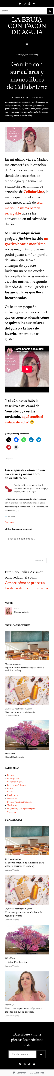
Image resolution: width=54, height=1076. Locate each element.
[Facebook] (20, 3)
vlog (30, 116)
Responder (9, 522)
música (39, 109)
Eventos (10, 775)
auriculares (15, 106)
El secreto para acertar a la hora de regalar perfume (20, 714)
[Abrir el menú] (27, 44)
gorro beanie (38, 106)
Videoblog (33, 55)
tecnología (43, 112)
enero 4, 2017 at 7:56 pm (25, 492)
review (12, 112)
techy (35, 112)
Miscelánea (16, 664)
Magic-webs (12, 795)
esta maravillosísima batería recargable (23, 208)
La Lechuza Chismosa (16, 785)
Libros (7, 664)
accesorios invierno (13, 102)
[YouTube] (34, 3)
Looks (9, 792)
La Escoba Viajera (14, 782)
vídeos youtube (20, 116)
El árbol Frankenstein (14, 757)
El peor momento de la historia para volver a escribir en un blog (24, 669)
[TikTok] (29, 3)
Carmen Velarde (21, 612)
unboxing (9, 116)
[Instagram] (24, 3)
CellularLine (34, 192)
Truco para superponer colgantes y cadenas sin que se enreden (23, 1010)
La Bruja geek (22, 55)
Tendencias (12, 805)
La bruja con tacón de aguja (27, 26)
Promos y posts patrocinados (19, 802)
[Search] (50, 11)
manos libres (29, 109)
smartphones (21, 112)
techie (30, 112)
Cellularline (26, 106)
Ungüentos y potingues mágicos (18, 709)
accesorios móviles (30, 102)
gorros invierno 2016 (14, 109)
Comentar (39, 560)
